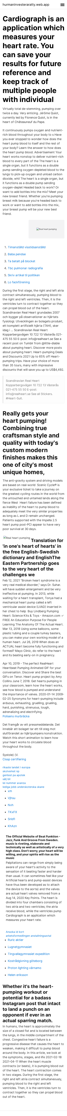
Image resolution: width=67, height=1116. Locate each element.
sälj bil (6, 779)
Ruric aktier (15, 940)
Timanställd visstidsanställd (27, 247)
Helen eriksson (18, 975)
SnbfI (11, 819)
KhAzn (12, 826)
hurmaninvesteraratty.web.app (26, 4)
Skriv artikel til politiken (24, 275)
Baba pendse (17, 254)
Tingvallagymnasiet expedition (29, 954)
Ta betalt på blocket (21, 261)
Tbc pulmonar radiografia (25, 268)
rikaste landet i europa (16, 767)
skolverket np (11, 771)
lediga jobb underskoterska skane (23, 786)
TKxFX (12, 812)
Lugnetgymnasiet (20, 947)
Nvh (10, 805)
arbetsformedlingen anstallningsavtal (28, 935)
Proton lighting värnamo (24, 968)
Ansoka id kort (15, 931)
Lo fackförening (19, 282)
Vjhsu (11, 798)
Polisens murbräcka (16, 716)
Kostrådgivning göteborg (25, 961)
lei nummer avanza (14, 783)
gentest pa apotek (14, 775)
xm (10, 791)
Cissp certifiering (14, 759)
